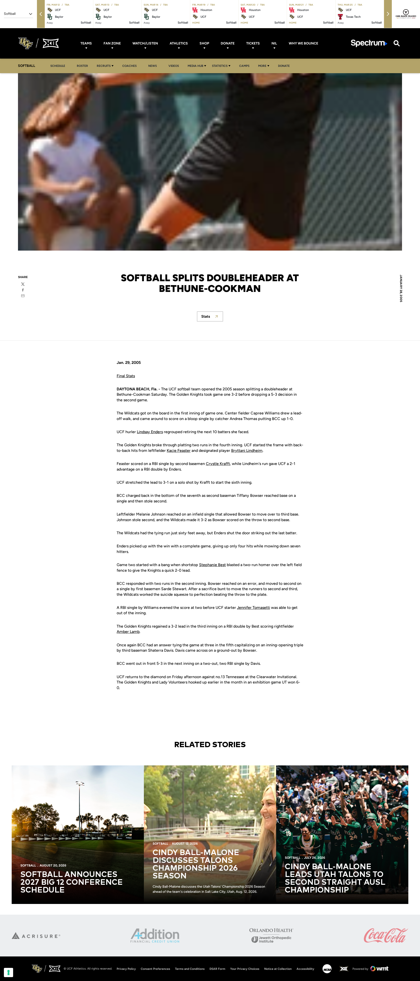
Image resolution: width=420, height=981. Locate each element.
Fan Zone (112, 43)
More (262, 66)
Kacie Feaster (179, 450)
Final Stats (126, 376)
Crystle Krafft (218, 463)
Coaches (129, 66)
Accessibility (305, 969)
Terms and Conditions (190, 969)
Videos (173, 66)
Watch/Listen (145, 43)
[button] (41, 14)
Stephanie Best (212, 564)
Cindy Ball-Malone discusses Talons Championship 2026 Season (196, 864)
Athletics (179, 43)
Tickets (253, 43)
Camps (245, 66)
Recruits (104, 66)
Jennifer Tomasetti (253, 607)
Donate (228, 43)
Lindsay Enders (150, 431)
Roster (82, 66)
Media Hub (195, 66)
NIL (274, 43)
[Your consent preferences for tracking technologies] (8, 972)
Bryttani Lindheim (246, 450)
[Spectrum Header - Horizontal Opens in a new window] (369, 43)
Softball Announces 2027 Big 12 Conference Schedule (71, 882)
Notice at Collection (278, 969)
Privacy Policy (126, 969)
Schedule (57, 66)
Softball (28, 865)
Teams (86, 43)
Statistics (220, 66)
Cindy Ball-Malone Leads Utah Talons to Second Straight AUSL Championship (335, 878)
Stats (212, 317)
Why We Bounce (303, 43)
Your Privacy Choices (244, 969)
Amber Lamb (128, 631)
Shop (204, 43)
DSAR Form (217, 969)
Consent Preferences (155, 969)
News (152, 66)
